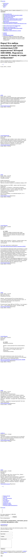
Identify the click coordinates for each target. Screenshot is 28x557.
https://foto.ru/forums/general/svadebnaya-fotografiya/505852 (13, 246)
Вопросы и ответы (16, 30)
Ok (1, 555)
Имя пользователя (5, 531)
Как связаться (6, 500)
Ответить (3, 105)
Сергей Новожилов (5, 135)
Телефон (2, 536)
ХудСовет (5, 499)
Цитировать (7, 105)
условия (24, 551)
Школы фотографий (17, 28)
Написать (3, 548)
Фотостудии (13, 27)
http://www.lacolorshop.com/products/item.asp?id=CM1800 (13, 359)
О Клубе (5, 497)
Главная (5, 32)
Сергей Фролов (4, 225)
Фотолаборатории (16, 25)
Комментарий (4, 539)
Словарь (10, 29)
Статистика (5, 501)
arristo (2, 95)
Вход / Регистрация (7, 498)
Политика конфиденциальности (10, 505)
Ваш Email (3, 533)
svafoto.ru (3, 433)
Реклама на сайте (7, 503)
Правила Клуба (6, 495)
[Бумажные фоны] (14, 493)
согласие (5, 552)
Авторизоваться (4, 524)
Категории (3, 11)
